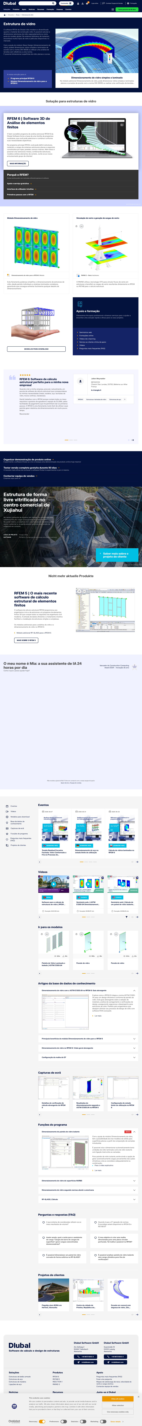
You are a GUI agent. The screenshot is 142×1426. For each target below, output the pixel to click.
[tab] (5, 561)
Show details (115, 1422)
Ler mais (98, 1016)
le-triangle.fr (96, 390)
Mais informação (18, 164)
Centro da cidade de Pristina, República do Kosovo (85, 1306)
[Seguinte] (137, 862)
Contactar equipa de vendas (107, 1386)
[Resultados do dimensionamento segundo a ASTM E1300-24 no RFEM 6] (88, 1087)
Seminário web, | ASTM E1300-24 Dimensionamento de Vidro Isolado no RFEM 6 (87, 903)
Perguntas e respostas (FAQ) (56, 1214)
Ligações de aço (15, 1384)
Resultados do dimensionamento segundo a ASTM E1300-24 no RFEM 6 (88, 1105)
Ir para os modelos (50, 927)
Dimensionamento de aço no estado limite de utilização (86, 851)
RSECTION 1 (57, 1382)
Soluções (7, 9)
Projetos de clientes (18, 845)
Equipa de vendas (75, 783)
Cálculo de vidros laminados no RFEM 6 (121, 851)
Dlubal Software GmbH (86, 1343)
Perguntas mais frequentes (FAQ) (92, 348)
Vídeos (82, 345)
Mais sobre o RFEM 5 (26, 640)
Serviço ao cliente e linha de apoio (92, 342)
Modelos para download (36, 349)
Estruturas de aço (115, 399)
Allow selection (118, 1405)
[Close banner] (138, 1397)
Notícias (32, 9)
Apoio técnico (65, 783)
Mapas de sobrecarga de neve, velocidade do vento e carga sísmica (113, 1383)
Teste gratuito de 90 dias (127, 9)
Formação (50, 9)
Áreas (18, 15)
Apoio (24, 9)
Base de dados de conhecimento (17, 822)
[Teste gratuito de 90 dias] (82, 3)
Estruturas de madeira (17, 1382)
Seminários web (85, 332)
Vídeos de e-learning (87, 339)
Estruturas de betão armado (20, 1377)
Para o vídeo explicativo (104, 1165)
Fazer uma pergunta (104, 1379)
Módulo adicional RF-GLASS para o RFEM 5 (34, 633)
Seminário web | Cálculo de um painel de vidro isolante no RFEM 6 (122, 903)
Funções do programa (19, 834)
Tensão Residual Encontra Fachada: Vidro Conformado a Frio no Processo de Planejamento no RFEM (54, 852)
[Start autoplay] (39, 862)
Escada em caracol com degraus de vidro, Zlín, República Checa (121, 1306)
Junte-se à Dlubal (106, 1392)
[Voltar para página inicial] (10, 3)
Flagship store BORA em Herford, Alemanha (52, 1306)
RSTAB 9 (56, 1379)
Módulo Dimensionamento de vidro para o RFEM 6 (29, 82)
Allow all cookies (117, 1399)
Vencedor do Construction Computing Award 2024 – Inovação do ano (114, 667)
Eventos (14, 806)
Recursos (40, 9)
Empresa (60, 9)
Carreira (68, 9)
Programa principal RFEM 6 (22, 78)
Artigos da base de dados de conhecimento (66, 983)
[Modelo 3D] (76, 226)
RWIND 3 (56, 1384)
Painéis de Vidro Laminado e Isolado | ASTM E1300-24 (53, 964)
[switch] (64, 1421)
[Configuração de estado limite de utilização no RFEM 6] (122, 1087)
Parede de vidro (83, 963)
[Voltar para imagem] (81, 226)
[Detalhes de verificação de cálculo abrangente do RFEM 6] (53, 1087)
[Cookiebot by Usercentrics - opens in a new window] (14, 1421)
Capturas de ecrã (17, 828)
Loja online (94, 3)
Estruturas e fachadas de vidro (96, 399)
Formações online (86, 336)
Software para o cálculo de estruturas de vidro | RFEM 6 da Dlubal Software (53, 903)
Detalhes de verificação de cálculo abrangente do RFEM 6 (53, 1105)
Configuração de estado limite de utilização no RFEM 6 (122, 1105)
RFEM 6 (80, 399)
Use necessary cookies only (118, 1412)
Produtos (16, 9)
